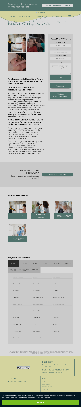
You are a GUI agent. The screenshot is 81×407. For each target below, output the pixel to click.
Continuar (40, 402)
